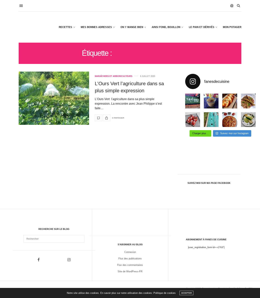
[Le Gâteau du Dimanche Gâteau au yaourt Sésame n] (229, 119)
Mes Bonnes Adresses (96, 27)
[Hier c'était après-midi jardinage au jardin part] (211, 119)
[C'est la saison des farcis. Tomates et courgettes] (211, 101)
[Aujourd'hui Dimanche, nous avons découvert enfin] (192, 101)
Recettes (65, 27)
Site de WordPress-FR (130, 271)
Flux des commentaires (130, 265)
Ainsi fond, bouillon (166, 27)
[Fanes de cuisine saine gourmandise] (37, 27)
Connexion (130, 252)
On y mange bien (131, 27)
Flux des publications (130, 258)
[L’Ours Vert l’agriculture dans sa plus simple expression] (54, 98)
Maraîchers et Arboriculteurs (113, 76)
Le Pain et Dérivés (201, 27)
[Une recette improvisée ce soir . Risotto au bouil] (248, 101)
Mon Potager (232, 27)
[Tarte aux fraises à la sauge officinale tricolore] (192, 119)
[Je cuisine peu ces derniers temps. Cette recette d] (248, 119)
